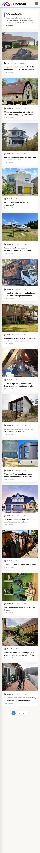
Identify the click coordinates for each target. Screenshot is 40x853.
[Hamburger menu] (36, 3)
